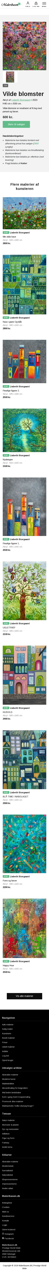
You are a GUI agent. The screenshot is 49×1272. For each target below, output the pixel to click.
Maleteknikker (8, 1083)
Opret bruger (7, 1060)
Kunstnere (6, 1033)
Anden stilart (7, 1188)
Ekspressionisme (10, 1179)
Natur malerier (8, 1120)
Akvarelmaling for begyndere (15, 1088)
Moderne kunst (8, 1079)
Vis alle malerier (24, 996)
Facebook (9, 1238)
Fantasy (5, 1142)
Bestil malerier (8, 1038)
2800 (36, 143)
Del (5, 85)
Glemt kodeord (8, 1229)
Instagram (9, 1234)
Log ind (5, 1056)
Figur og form (8, 1138)
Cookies (6, 1207)
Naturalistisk (7, 1175)
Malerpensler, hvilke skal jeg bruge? (18, 1106)
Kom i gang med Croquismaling (16, 1097)
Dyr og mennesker (10, 1129)
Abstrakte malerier (10, 1074)
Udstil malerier (8, 1047)
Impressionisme (9, 1184)
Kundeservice (8, 1216)
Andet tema (7, 1147)
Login (4, 1225)
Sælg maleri (7, 1029)
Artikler (5, 1051)
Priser (4, 1042)
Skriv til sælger (16, 124)
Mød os (5, 1211)
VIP (6, 232)
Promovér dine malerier (12, 1101)
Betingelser (7, 1203)
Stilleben (6, 1134)
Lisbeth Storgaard (20, 100)
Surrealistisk (7, 1170)
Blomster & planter (10, 1125)
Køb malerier (7, 1024)
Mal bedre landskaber (11, 1092)
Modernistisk (7, 1166)
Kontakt (5, 1220)
